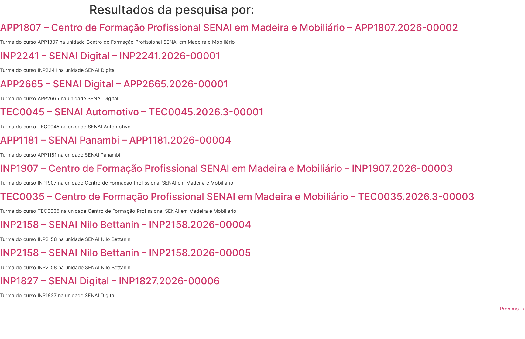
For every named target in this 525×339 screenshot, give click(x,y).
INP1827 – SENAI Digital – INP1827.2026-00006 (110, 281)
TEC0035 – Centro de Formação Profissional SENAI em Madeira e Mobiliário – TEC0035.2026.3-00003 (237, 196)
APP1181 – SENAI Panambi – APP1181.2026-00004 (115, 140)
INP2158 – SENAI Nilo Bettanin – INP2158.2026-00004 (125, 224)
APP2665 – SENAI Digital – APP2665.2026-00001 (114, 84)
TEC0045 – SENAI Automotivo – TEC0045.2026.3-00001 (131, 112)
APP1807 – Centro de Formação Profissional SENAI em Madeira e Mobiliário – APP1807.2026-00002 (229, 27)
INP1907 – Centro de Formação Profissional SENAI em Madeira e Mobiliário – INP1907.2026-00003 (226, 168)
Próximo (512, 309)
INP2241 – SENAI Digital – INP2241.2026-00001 (110, 56)
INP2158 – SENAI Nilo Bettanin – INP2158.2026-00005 (125, 253)
